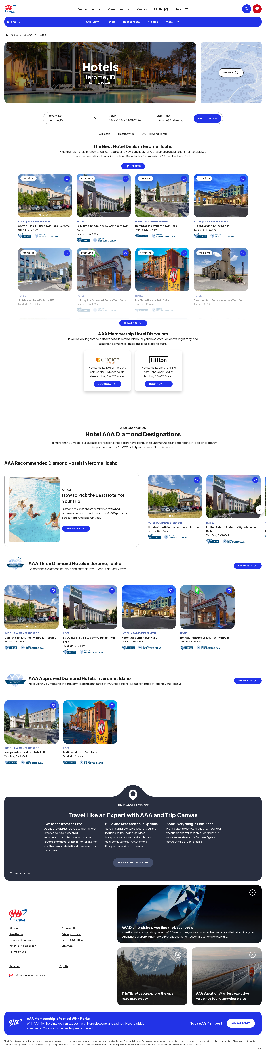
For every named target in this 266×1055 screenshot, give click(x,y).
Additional (164, 115)
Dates (112, 115)
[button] (40, 215)
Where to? (55, 115)
